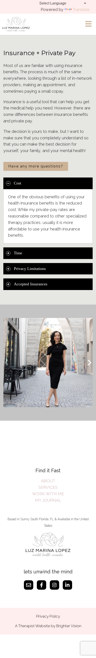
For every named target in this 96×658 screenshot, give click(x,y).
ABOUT (48, 480)
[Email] (28, 585)
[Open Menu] (88, 24)
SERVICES (48, 487)
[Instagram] (54, 585)
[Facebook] (41, 585)
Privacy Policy (48, 616)
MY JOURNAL (48, 500)
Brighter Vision (68, 626)
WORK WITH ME (48, 493)
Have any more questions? (35, 166)
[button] (90, 363)
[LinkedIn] (67, 585)
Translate (81, 9)
